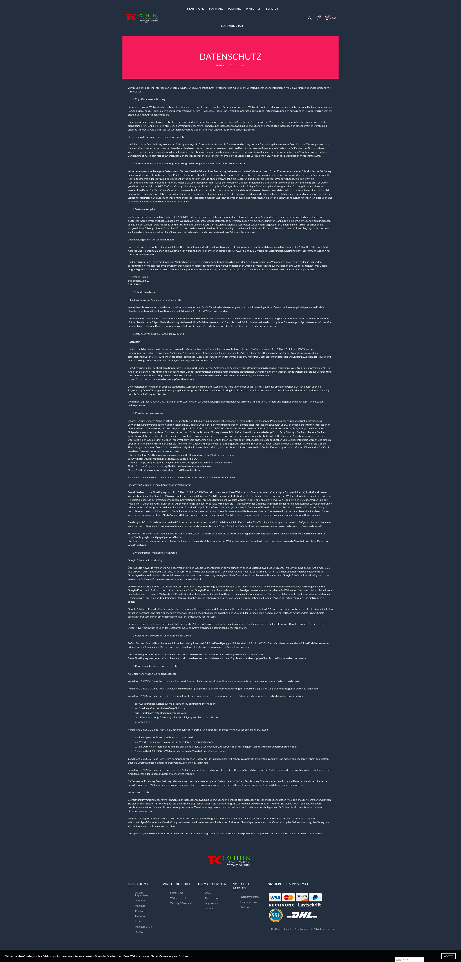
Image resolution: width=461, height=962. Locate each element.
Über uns (140, 900)
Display (139, 931)
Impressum (211, 903)
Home (222, 65)
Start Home (195, 8)
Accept (448, 956)
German (405, 959)
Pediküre (234, 8)
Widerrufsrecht (179, 897)
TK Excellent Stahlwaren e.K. (296, 928)
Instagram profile (250, 896)
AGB (208, 892)
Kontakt (210, 908)
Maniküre (216, 8)
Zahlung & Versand (181, 903)
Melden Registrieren (142, 894)
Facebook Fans (248, 901)
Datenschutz (212, 897)
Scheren (272, 8)
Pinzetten (253, 8)
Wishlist (320, 16)
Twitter (244, 907)
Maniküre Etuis (232, 25)
